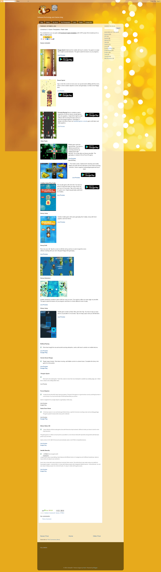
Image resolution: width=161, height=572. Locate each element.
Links (74, 22)
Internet (106, 40)
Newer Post (44, 536)
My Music (55, 22)
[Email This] (57, 510)
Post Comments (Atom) (54, 539)
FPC (105, 36)
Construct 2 (46, 455)
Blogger (95, 567)
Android (46, 513)
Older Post (97, 536)
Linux (105, 46)
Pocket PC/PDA (108, 48)
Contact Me (88, 22)
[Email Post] (43, 510)
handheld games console (80, 121)
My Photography (65, 22)
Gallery (48, 22)
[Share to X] (60, 510)
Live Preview (60, 91)
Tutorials (106, 56)
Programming (108, 50)
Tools (105, 54)
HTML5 (62, 513)
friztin (84, 567)
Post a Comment (46, 519)
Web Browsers (108, 58)
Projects (106, 52)
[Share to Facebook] (62, 510)
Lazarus (106, 44)
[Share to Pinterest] (63, 510)
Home (71, 536)
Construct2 (52, 513)
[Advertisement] (70, 529)
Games (58, 513)
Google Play (43, 352)
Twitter (81, 22)
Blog (42, 22)
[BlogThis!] (58, 510)
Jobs (105, 42)
